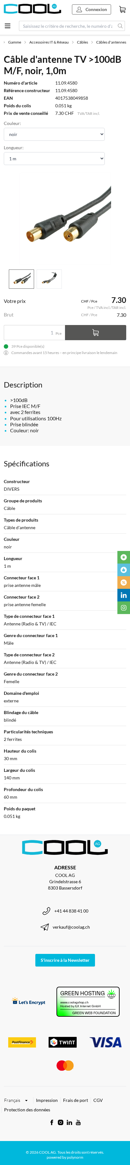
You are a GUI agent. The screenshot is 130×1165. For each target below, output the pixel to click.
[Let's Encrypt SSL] (28, 1001)
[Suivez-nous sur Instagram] (60, 1122)
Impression (47, 1100)
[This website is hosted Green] (88, 1002)
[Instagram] (123, 607)
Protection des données (27, 1109)
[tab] (21, 279)
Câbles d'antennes (111, 42)
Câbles (82, 42)
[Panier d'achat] (122, 9)
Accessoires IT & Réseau (49, 42)
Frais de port (75, 1100)
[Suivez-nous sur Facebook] (51, 1122)
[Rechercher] (120, 26)
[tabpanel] (65, 218)
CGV (98, 1100)
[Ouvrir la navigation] (7, 25)
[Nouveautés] (123, 557)
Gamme (14, 42)
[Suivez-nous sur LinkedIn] (69, 1122)
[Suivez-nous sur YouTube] (78, 1122)
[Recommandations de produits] (123, 570)
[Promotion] (123, 582)
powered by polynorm (65, 1157)
